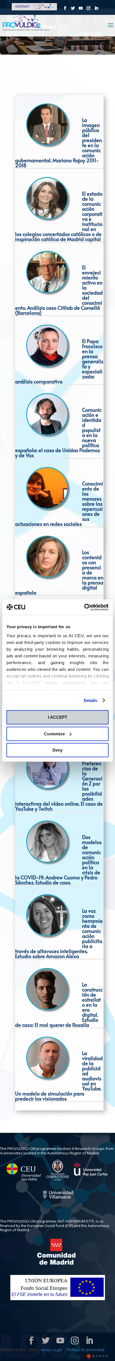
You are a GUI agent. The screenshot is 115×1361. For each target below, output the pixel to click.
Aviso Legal (52, 1349)
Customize (54, 733)
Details (90, 700)
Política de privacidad (85, 1349)
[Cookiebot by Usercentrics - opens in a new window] (84, 607)
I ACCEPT (57, 717)
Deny (57, 750)
